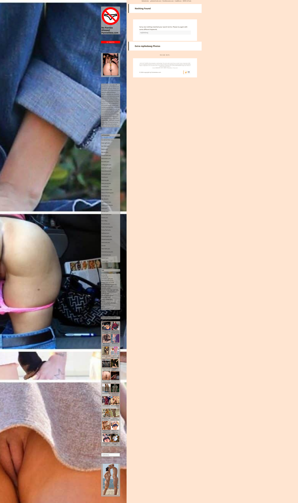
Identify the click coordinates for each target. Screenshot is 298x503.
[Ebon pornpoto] (115, 400)
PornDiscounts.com (168, 1)
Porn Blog (104, 221)
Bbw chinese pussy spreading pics (106, 345)
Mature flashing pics (107, 193)
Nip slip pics (104, 199)
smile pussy (104, 277)
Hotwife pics (105, 186)
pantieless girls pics (107, 279)
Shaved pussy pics (106, 239)
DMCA (165, 67)
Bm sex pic (115, 343)
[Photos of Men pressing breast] (106, 375)
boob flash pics (105, 297)
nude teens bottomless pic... (109, 292)
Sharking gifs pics (106, 236)
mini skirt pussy (106, 305)
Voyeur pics (104, 261)
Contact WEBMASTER (156, 67)
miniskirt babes (106, 288)
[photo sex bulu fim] (106, 351)
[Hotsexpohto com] (106, 438)
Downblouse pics (106, 171)
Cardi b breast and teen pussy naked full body (115, 332)
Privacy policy (169, 67)
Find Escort (104, 177)
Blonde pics (104, 152)
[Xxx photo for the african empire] (115, 388)
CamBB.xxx (178, 1)
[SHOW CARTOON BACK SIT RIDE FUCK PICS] (115, 351)
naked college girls (106, 299)
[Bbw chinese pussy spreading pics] (106, 338)
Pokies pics (104, 217)
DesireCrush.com (156, 1)
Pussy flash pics (106, 230)
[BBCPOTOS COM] (115, 438)
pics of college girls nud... (108, 303)
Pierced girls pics (106, 214)
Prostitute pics (105, 224)
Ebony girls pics (106, 174)
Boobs (103, 301)
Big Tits (167, 55)
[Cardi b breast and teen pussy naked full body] (115, 326)
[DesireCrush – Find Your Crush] (110, 64)
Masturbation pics (106, 189)
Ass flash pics (105, 146)
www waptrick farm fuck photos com (115, 370)
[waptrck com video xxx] (115, 425)
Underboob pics (106, 255)
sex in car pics (105, 308)
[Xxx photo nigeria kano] (106, 413)
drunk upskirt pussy (107, 295)
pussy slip (104, 275)
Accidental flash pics (107, 140)
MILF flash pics (105, 196)
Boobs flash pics (106, 155)
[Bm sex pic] (115, 338)
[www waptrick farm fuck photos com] (115, 363)
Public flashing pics (107, 227)
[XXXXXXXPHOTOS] (115, 375)
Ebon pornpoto (115, 405)
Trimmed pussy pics (107, 252)
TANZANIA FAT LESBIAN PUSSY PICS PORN (106, 432)
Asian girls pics (105, 143)
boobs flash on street (107, 282)
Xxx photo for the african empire (115, 395)
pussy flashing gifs (106, 286)
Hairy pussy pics (106, 183)
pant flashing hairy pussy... (109, 284)
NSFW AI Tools (187, 1)
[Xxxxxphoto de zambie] (106, 326)
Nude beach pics (106, 202)
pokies (103, 307)
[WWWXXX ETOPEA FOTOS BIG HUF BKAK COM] (115, 413)
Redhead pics (105, 233)
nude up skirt (105, 293)
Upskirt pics (104, 258)
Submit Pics (111, 42)
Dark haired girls (106, 168)
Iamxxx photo (106, 405)
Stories (103, 245)
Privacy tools (175, 67)
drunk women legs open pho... (110, 290)
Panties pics (104, 211)
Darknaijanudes (106, 393)
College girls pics (106, 165)
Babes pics (104, 149)
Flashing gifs (105, 180)
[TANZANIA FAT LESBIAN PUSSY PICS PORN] (106, 425)
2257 (162, 67)
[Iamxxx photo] (106, 400)
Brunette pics (105, 161)
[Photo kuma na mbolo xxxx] (106, 363)
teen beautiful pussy (107, 280)
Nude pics (104, 208)
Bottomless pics (106, 158)
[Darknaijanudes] (106, 388)
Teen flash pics (105, 249)
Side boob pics (105, 242)
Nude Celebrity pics (107, 205)
